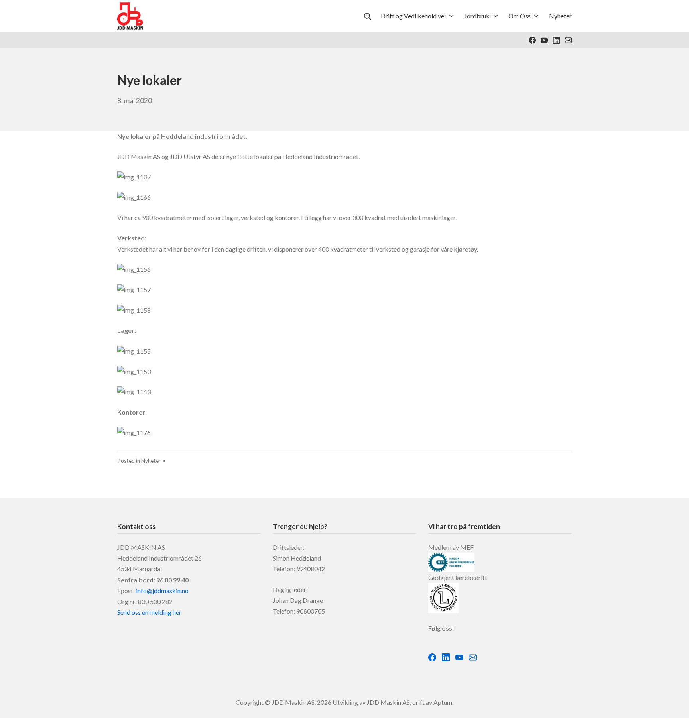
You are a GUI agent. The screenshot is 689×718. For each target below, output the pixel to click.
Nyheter (151, 461)
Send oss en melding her (149, 612)
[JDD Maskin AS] (130, 16)
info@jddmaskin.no (162, 590)
